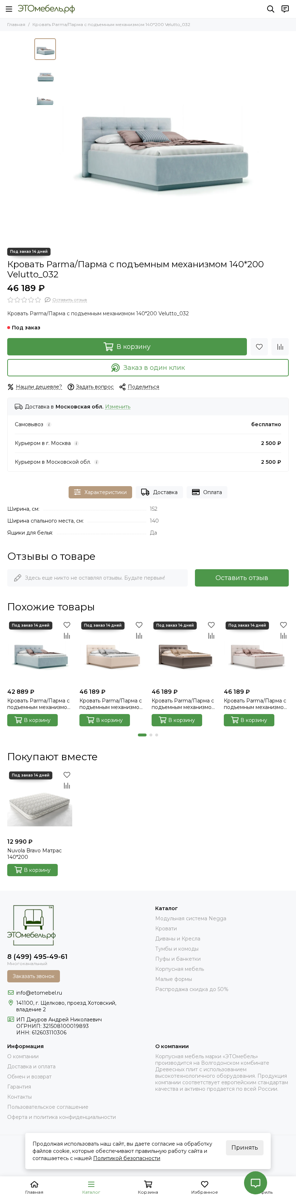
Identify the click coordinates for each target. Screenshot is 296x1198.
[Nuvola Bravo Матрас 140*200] (39, 802)
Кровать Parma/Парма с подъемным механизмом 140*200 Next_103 (111, 703)
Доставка (165, 492)
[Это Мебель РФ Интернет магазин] (46, 9)
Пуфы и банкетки (178, 959)
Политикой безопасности (126, 1158)
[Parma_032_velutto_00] (161, 139)
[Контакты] (285, 9)
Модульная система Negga (190, 918)
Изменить (117, 407)
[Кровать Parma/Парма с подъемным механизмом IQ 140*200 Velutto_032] (39, 652)
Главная (16, 24)
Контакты (19, 1097)
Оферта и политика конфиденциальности (61, 1117)
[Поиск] (271, 9)
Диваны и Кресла (177, 938)
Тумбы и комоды (177, 949)
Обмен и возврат (29, 1076)
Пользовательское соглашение (47, 1107)
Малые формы (173, 979)
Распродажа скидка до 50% (191, 989)
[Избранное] (259, 346)
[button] (63, 139)
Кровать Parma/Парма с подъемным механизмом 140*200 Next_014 (183, 703)
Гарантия (19, 1087)
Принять (244, 1147)
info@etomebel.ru (39, 993)
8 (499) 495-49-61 (37, 957)
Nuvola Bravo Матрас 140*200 (34, 853)
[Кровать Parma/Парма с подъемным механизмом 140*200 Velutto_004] (256, 652)
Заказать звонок (34, 976)
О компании (23, 1056)
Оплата (212, 492)
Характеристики (105, 492)
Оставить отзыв (242, 578)
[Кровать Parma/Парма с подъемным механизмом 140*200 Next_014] (184, 652)
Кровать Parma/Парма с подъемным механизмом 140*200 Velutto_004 (255, 703)
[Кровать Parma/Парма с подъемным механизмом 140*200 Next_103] (111, 652)
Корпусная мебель (179, 969)
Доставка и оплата (31, 1066)
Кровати (166, 928)
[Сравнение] (280, 346)
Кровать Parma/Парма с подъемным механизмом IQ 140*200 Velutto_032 (39, 703)
